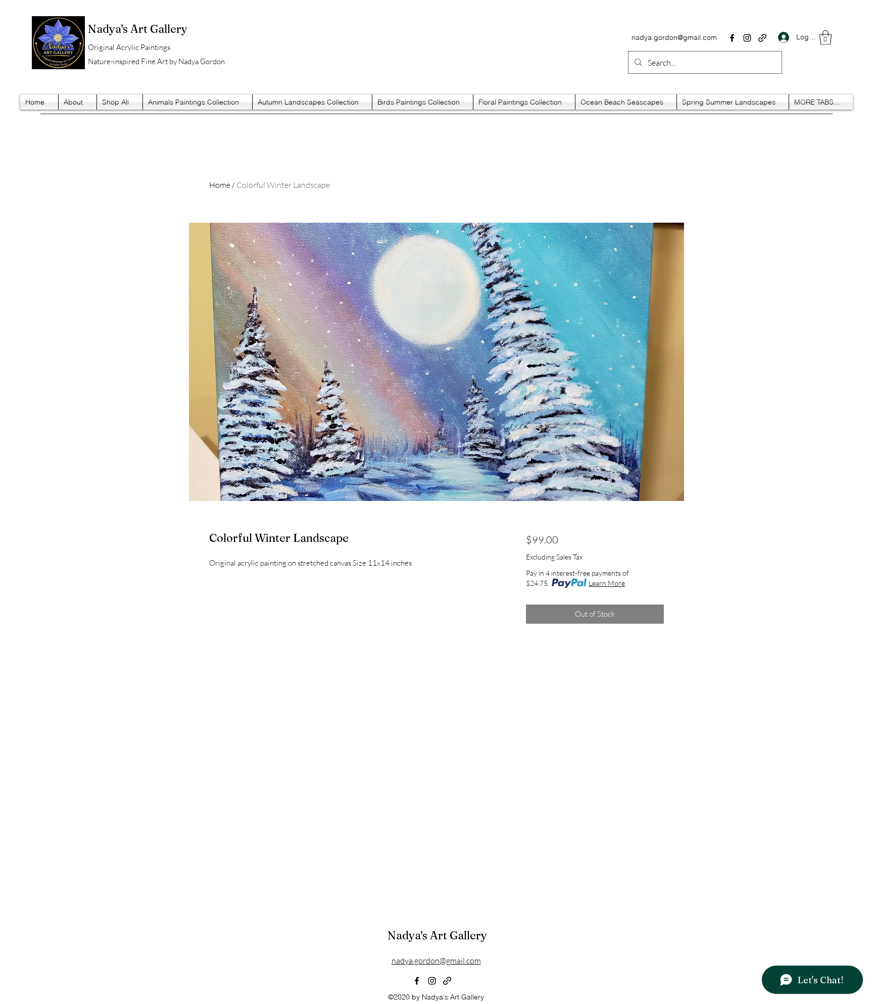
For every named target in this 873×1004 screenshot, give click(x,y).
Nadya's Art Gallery (437, 935)
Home (219, 185)
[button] (825, 37)
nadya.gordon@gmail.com (674, 37)
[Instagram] (747, 38)
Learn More (607, 583)
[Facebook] (732, 38)
